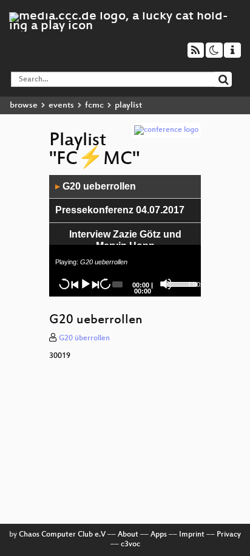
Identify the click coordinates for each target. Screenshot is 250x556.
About (128, 534)
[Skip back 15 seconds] (64, 283)
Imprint (191, 534)
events (61, 105)
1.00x (195, 284)
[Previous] (74, 283)
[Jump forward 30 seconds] (105, 283)
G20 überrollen (84, 338)
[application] (125, 236)
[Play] (84, 283)
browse (24, 105)
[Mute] (165, 283)
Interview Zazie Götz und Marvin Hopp (125, 240)
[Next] (94, 283)
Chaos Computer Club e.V (62, 534)
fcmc (94, 105)
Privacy (229, 534)
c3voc (130, 544)
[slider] (175, 283)
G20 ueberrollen (95, 186)
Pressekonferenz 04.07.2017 (119, 210)
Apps (158, 534)
